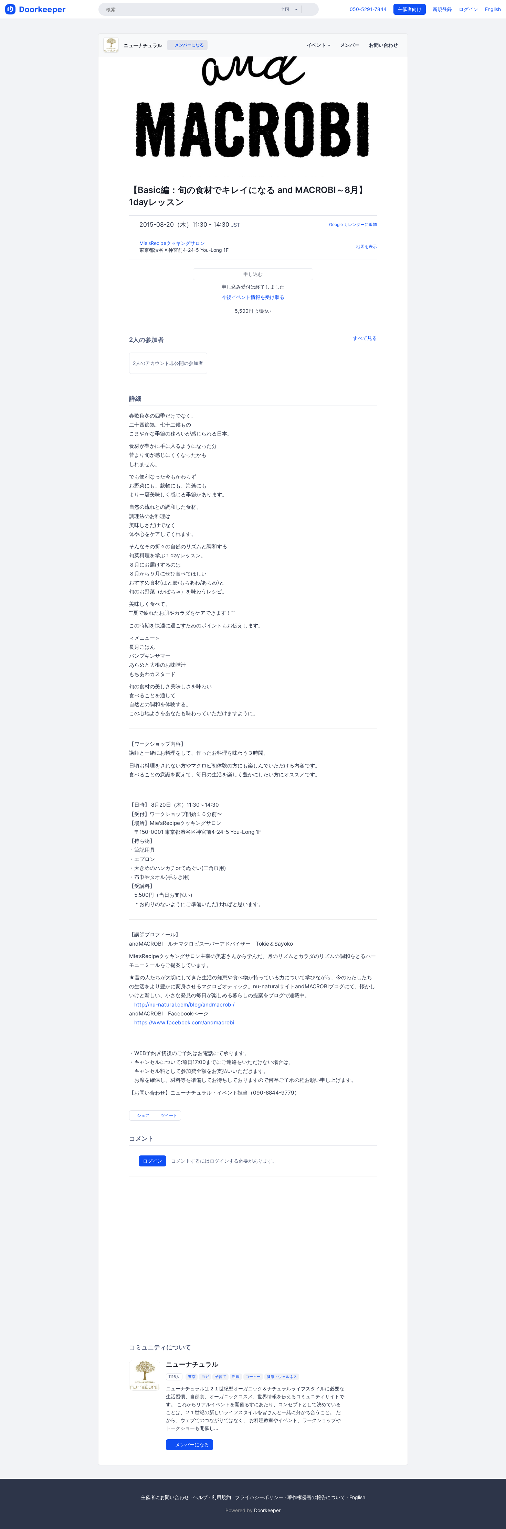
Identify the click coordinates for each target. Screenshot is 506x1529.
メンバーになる (189, 44)
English (493, 9)
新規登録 (442, 9)
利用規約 (221, 1497)
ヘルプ (200, 1497)
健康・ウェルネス (282, 1376)
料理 (236, 1376)
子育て (220, 1376)
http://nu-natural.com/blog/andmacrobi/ (184, 1004)
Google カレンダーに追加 (353, 224)
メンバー (349, 45)
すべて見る (365, 338)
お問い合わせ (383, 45)
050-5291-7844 (368, 9)
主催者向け (410, 9)
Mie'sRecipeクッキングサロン (172, 243)
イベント (317, 45)
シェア (142, 1115)
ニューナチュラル (143, 45)
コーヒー (253, 1376)
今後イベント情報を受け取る (253, 297)
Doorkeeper (267, 1510)
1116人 (174, 1376)
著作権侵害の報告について (316, 1497)
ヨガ (205, 1376)
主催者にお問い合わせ (165, 1497)
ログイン (468, 9)
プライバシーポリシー (259, 1497)
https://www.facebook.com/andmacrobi (184, 1022)
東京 (192, 1376)
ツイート (168, 1115)
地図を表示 (366, 246)
